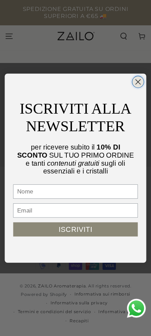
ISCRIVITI (75, 229)
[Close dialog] (138, 82)
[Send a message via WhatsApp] (136, 308)
